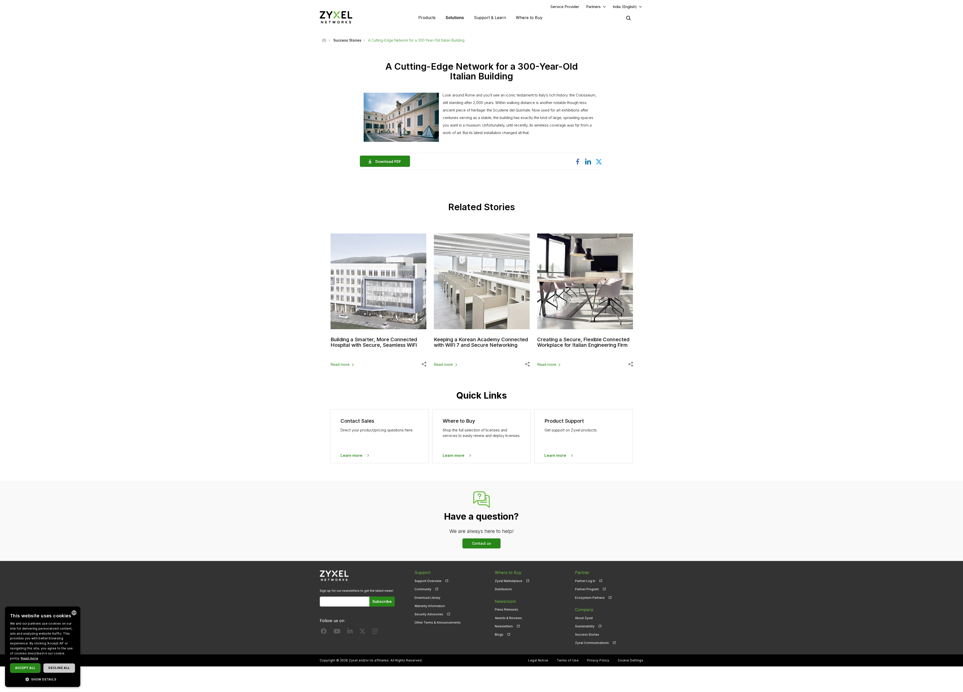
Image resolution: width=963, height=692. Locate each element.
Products (427, 17)
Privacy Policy (598, 660)
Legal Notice (538, 660)
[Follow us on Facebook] (324, 632)
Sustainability (585, 626)
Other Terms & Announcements (438, 622)
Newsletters (504, 626)
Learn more (351, 455)
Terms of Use (568, 660)
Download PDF (388, 161)
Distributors (503, 589)
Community (423, 589)
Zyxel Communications (592, 643)
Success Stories (587, 634)
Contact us (481, 543)
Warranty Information (430, 606)
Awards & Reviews (508, 618)
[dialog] (42, 647)
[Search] (628, 18)
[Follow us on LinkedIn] (350, 632)
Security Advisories (429, 614)
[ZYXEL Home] (336, 17)
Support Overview (428, 581)
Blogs (499, 634)
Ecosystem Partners (590, 598)
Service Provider (564, 6)
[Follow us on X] (362, 632)
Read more (340, 364)
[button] (42, 679)
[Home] (324, 40)
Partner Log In (585, 581)
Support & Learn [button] (490, 17)
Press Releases (506, 609)
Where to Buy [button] (529, 17)
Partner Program (587, 589)
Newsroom (505, 601)
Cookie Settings (630, 660)
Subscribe (382, 601)
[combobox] (73, 612)
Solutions (455, 17)
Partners (593, 6)
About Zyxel (584, 618)
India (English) (625, 6)
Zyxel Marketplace (508, 581)
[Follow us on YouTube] (337, 632)
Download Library (427, 598)
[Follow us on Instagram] (374, 632)
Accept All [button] (25, 668)
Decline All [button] (59, 668)
